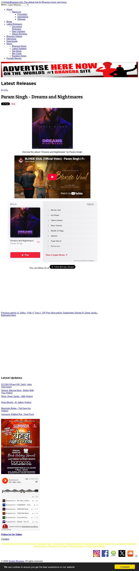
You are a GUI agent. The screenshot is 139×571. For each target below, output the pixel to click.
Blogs (9, 22)
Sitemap (21, 19)
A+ (2, 90)
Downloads (12, 41)
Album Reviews (19, 34)
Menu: (4, 5)
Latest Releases (14, 24)
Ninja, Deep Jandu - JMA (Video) (17, 396)
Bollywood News (74, 544)
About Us (16, 12)
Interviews (11, 39)
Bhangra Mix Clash (57, 546)
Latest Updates (19, 48)
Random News (19, 56)
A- (7, 90)
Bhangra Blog (40, 546)
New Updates (18, 31)
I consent (124, 566)
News (9, 44)
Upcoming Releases (17, 27)
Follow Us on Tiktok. (95, 546)
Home (9, 9)
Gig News (16, 51)
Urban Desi (58, 544)
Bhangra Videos (14, 36)
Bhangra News (19, 46)
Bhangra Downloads (93, 544)
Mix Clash (17, 53)
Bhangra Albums (10, 544)
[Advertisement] (52, 290)
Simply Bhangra (16, 561)
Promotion (22, 14)
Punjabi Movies (14, 58)
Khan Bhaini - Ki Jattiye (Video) (16, 402)
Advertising (22, 17)
